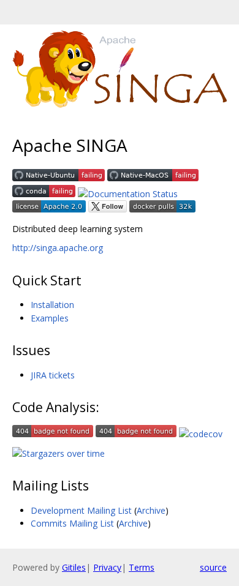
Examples (50, 318)
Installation (52, 304)
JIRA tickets (53, 375)
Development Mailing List (81, 510)
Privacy (107, 567)
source (213, 567)
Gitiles (74, 567)
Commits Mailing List (72, 523)
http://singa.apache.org (57, 248)
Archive (151, 510)
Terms (141, 567)
